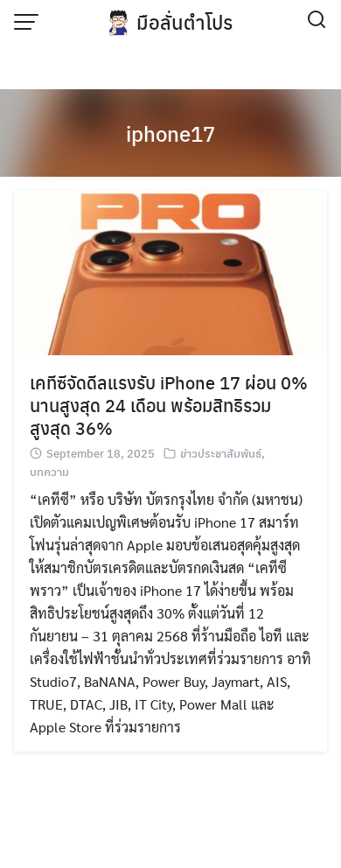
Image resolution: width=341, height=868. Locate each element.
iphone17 (170, 133)
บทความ (49, 471)
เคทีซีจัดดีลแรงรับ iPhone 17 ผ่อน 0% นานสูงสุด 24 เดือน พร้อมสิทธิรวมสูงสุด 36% (169, 404)
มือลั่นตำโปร (184, 22)
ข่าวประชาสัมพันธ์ (220, 452)
